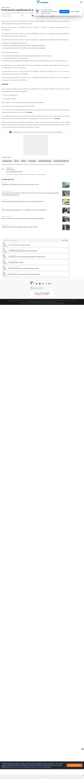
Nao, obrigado (75, 11)
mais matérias (30, 174)
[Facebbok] (34, 283)
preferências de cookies (37, 767)
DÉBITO (16, 161)
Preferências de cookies (59, 303)
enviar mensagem (20, 174)
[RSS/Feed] (51, 283)
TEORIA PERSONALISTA (44, 161)
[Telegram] (46, 284)
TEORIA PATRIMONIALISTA (61, 161)
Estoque (6, 95)
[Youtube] (40, 284)
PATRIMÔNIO (32, 161)
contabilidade (21, 21)
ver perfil (10, 174)
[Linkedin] (43, 283)
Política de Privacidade (18, 767)
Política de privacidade (48, 303)
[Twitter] (36, 284)
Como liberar (64, 11)
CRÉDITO (23, 161)
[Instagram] (31, 283)
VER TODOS (65, 240)
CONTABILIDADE (7, 161)
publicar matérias (41, 174)
